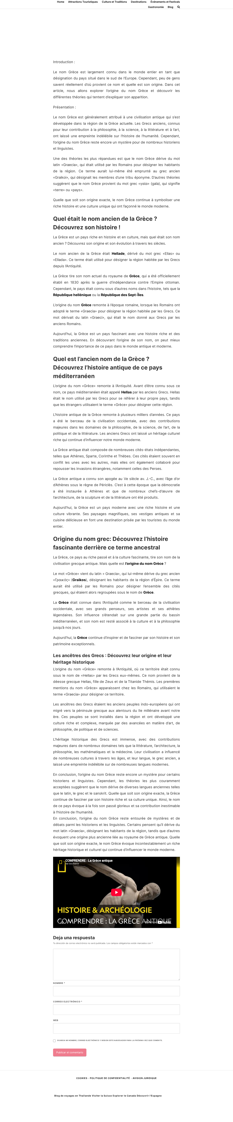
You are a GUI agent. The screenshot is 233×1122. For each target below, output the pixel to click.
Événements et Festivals (165, 1)
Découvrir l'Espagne (149, 1095)
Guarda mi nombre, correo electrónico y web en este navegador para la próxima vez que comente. (109, 1040)
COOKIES (82, 1078)
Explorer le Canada (124, 1095)
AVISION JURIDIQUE (145, 1078)
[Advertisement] (116, 32)
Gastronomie (156, 7)
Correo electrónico (67, 1001)
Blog (170, 7)
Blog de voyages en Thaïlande (72, 1095)
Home (60, 1)
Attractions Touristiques (83, 1)
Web (55, 1020)
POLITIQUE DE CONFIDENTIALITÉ (110, 1078)
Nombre (59, 983)
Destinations (138, 1)
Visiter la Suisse (102, 1095)
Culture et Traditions (114, 1)
